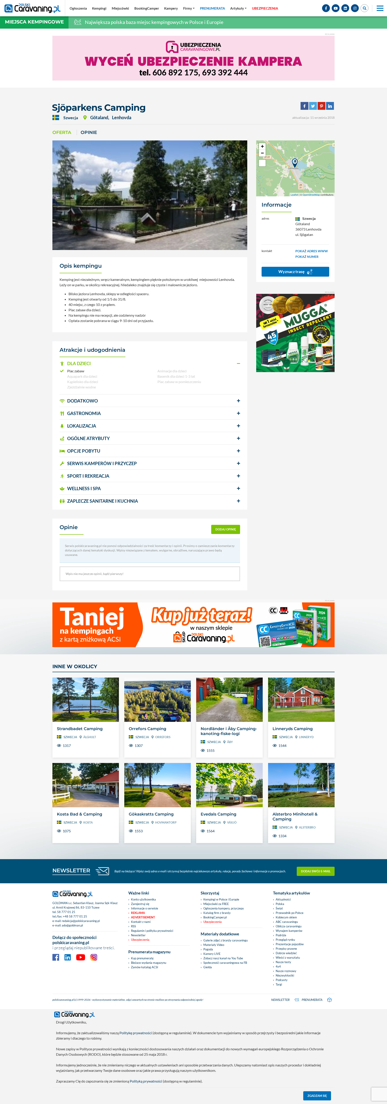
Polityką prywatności (146, 1081)
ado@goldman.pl (72, 925)
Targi (279, 984)
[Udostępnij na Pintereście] (321, 105)
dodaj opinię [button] (225, 529)
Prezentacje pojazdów (290, 944)
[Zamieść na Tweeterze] (313, 105)
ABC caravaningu (287, 922)
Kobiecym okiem (286, 917)
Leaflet (294, 194)
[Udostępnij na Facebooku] (304, 105)
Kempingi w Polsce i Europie (221, 899)
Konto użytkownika (143, 899)
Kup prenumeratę (142, 958)
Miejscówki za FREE (216, 904)
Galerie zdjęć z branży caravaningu (225, 940)
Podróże (281, 935)
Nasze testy (283, 962)
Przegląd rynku (285, 939)
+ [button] (262, 146)
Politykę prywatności (135, 1033)
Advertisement (143, 917)
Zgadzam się (317, 1096)
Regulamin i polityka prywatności (152, 930)
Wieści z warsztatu (288, 957)
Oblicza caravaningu (288, 926)
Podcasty (282, 980)
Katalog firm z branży (217, 913)
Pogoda (208, 949)
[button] (150, 364)
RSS (133, 926)
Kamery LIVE (212, 954)
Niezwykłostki (285, 975)
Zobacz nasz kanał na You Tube (223, 958)
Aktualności (283, 899)
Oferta (61, 132)
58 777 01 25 (66, 912)
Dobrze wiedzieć (286, 953)
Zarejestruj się (140, 904)
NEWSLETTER (71, 870)
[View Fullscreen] (262, 163)
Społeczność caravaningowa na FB (225, 962)
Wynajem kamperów (289, 930)
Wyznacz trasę (291, 271)
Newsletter (138, 935)
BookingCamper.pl (215, 917)
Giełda (207, 967)
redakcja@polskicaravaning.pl (81, 921)
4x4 (278, 966)
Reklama (138, 913)
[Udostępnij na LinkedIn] (330, 105)
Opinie (89, 132)
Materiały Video (213, 945)
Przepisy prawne (286, 948)
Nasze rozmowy (286, 971)
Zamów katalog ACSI (144, 967)
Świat (279, 908)
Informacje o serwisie (144, 908)
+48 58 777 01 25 (75, 916)
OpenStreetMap (311, 194)
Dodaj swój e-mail (316, 871)
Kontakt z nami (140, 922)
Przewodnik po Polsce (289, 913)
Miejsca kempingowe (34, 22)
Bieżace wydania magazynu (148, 962)
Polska (280, 904)
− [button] (262, 153)
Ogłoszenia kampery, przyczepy (223, 908)
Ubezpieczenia (140, 939)
